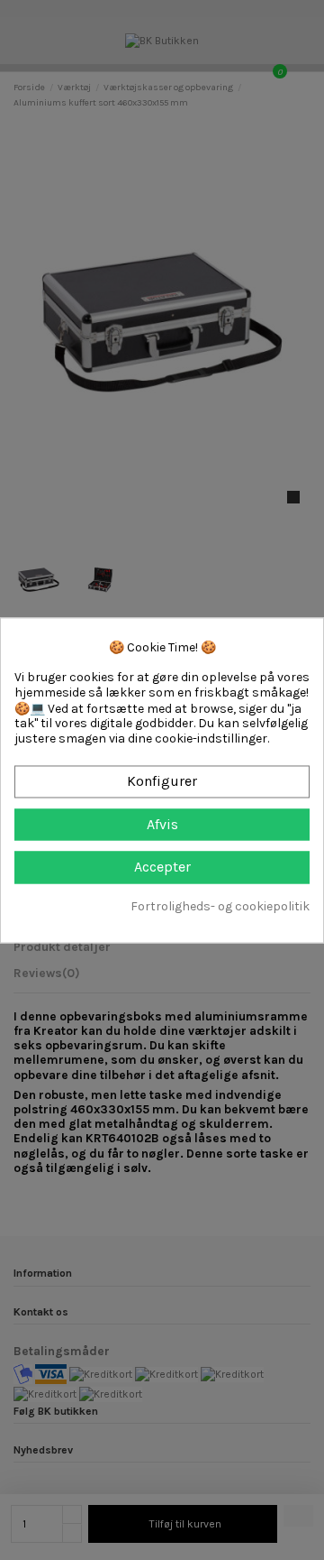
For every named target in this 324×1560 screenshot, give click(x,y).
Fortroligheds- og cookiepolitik (220, 907)
